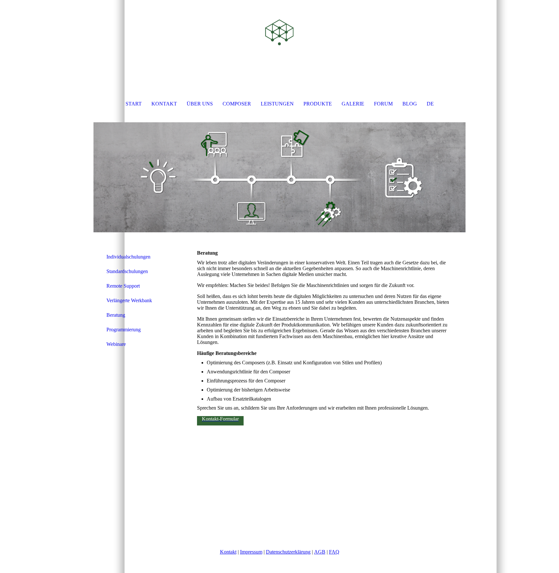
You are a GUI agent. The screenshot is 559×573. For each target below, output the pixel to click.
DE (430, 103)
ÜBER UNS (200, 103)
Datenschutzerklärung (288, 552)
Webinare (116, 344)
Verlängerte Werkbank (129, 300)
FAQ (334, 552)
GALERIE (353, 103)
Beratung (115, 315)
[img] (279, 32)
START (134, 103)
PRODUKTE (317, 103)
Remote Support (123, 286)
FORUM (383, 103)
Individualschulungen (128, 256)
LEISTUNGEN (277, 103)
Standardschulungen (127, 271)
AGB (319, 552)
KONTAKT (164, 103)
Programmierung (123, 329)
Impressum (251, 552)
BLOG (409, 103)
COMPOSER (237, 103)
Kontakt (228, 552)
